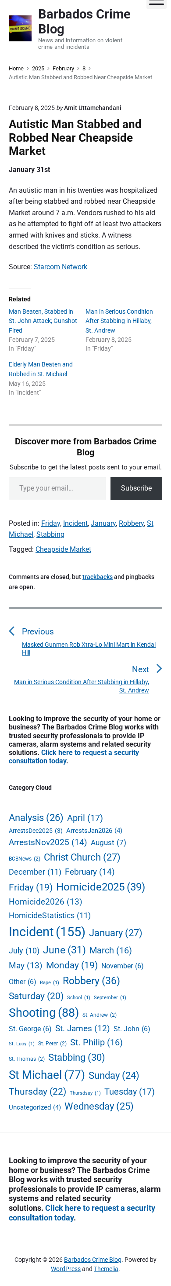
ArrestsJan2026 (94, 831)
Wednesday (99, 1106)
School (78, 997)
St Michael (47, 1074)
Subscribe (136, 488)
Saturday (36, 996)
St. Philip (96, 1042)
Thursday (37, 1091)
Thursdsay (85, 1093)
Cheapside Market (63, 549)
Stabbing (50, 534)
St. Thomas (27, 1058)
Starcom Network (60, 267)
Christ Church (82, 857)
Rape (49, 983)
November (122, 966)
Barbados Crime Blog (92, 1259)
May (26, 965)
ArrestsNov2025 (48, 842)
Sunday (114, 1075)
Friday (50, 523)
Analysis (36, 817)
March (110, 950)
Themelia (106, 1268)
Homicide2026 (45, 902)
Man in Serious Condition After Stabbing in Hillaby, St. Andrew (119, 321)
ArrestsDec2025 (36, 830)
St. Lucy (22, 1044)
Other (22, 982)
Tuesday (129, 1091)
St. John (132, 1029)
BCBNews (24, 858)
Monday (72, 965)
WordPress (66, 1268)
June (64, 950)
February (90, 872)
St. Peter (52, 1043)
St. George (30, 1029)
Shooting (44, 1013)
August (108, 843)
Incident (75, 523)
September (110, 997)
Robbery (131, 523)
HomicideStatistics (50, 915)
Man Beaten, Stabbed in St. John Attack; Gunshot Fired (43, 321)
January (103, 523)
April (85, 818)
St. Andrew (99, 1014)
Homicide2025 (100, 887)
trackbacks (97, 576)
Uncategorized (35, 1107)
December (35, 871)
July (24, 950)
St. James (82, 1028)
